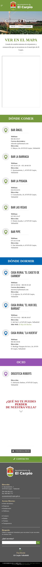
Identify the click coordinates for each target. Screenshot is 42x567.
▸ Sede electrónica (7, 503)
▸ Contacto (5, 516)
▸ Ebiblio (5, 518)
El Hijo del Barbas (25, 324)
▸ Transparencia (7, 523)
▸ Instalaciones (6, 508)
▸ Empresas (5, 506)
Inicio (13, 26)
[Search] (38, 542)
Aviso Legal (32, 563)
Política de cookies (25, 563)
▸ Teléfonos (5, 511)
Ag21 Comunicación (26, 564)
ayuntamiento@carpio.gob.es (11, 496)
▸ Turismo (5, 521)
